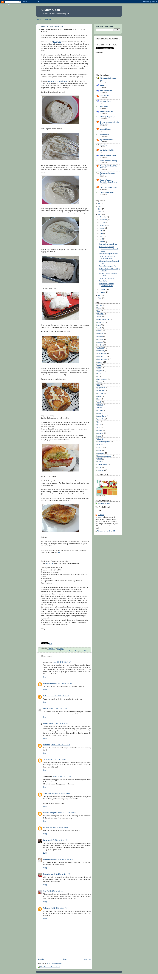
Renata (45, 723)
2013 (100, 212)
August (102, 228)
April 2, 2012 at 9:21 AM (55, 891)
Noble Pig (103, 145)
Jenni (45, 759)
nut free (99, 410)
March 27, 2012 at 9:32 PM (59, 827)
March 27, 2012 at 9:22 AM (58, 708)
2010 (100, 298)
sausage (100, 439)
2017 (100, 203)
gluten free (100, 390)
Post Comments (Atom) (55, 963)
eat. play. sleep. (105, 101)
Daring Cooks (101, 356)
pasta (99, 413)
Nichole (46, 827)
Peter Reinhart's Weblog (108, 161)
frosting (99, 382)
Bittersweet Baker (106, 90)
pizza (99, 424)
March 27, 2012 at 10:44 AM (58, 723)
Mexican (100, 405)
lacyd (45, 840)
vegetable (100, 470)
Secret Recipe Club (103, 442)
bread (66, 651)
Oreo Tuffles (103, 281)
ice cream (100, 393)
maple (99, 402)
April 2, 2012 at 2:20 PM (59, 908)
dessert (99, 362)
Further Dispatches (106, 111)
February (103, 289)
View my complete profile (106, 531)
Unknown (46, 696)
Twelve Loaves (102, 464)
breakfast (100, 322)
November (103, 220)
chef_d (45, 708)
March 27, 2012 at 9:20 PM (67, 813)
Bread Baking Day (103, 319)
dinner (99, 365)
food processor (102, 379)
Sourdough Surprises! (106, 278)
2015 (100, 206)
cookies (100, 342)
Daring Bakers (73, 651)
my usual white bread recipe (57, 81)
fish (98, 376)
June (101, 233)
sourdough (100, 453)
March (102, 242)
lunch (99, 399)
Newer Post (41, 959)
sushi (99, 461)
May (101, 236)
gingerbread (101, 388)
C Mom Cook (50, 10)
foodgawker (104, 106)
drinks (99, 368)
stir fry (99, 459)
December (103, 217)
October (102, 222)
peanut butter (101, 416)
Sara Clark (47, 793)
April (101, 239)
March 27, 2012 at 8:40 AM (60, 696)
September (103, 225)
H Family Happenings (107, 117)
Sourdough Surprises (104, 456)
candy (99, 328)
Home (39, 19)
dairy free (100, 351)
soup (99, 450)
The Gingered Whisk (107, 192)
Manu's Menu (104, 134)
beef (98, 311)
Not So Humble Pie (106, 150)
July (101, 231)
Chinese (100, 336)
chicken (100, 333)
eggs (99, 373)
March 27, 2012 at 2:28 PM (57, 759)
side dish (100, 444)
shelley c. (51, 649)
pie (98, 422)
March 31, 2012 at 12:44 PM (60, 874)
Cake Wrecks (104, 96)
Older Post (87, 959)
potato (99, 430)
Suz (44, 891)
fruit (98, 385)
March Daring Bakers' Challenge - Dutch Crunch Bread (108, 249)
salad (99, 436)
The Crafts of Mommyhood (109, 187)
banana (99, 305)
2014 (100, 209)
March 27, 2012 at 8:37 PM (60, 793)
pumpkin (100, 433)
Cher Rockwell (48, 683)
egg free (100, 370)
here (58, 552)
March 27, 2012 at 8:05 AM (63, 683)
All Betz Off (104, 85)
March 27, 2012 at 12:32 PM (60, 745)
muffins (99, 407)
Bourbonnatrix (48, 859)
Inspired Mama (105, 129)
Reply (45, 677)
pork (98, 427)
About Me (48, 19)
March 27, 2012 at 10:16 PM (57, 840)
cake (99, 325)
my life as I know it (106, 140)
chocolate (100, 339)
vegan (99, 467)
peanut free (101, 419)
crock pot (100, 345)
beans (99, 308)
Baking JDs (57, 42)
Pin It (50, 644)
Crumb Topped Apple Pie (107, 266)
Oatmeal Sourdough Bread (108, 244)
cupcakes (100, 348)
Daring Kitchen (84, 651)
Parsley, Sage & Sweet (108, 155)
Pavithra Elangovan (50, 813)
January (102, 292)
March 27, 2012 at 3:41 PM (62, 776)
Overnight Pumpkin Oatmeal (108, 253)
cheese (99, 331)
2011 (100, 295)
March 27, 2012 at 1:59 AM (62, 662)
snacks (99, 447)
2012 (100, 214)
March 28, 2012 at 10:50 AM (63, 859)
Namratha (46, 874)
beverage (100, 314)
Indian (99, 396)
